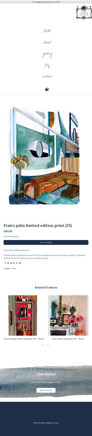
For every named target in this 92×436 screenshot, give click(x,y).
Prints (14, 269)
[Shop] (47, 30)
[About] (47, 42)
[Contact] (47, 76)
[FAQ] (47, 65)
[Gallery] (47, 53)
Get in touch (46, 390)
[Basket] (47, 89)
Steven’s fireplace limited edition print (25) (24, 339)
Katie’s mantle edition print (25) (68, 339)
